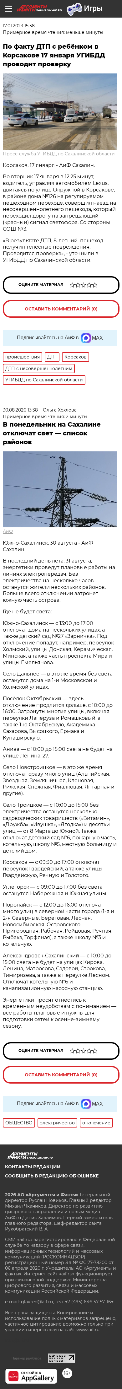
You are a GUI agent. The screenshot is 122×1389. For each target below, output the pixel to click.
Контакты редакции (33, 1167)
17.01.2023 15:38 (19, 26)
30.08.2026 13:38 (20, 410)
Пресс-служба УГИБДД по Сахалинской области (59, 154)
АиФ (8, 531)
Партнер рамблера (26, 1358)
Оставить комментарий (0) (61, 309)
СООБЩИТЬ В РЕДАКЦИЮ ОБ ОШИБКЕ (52, 1176)
